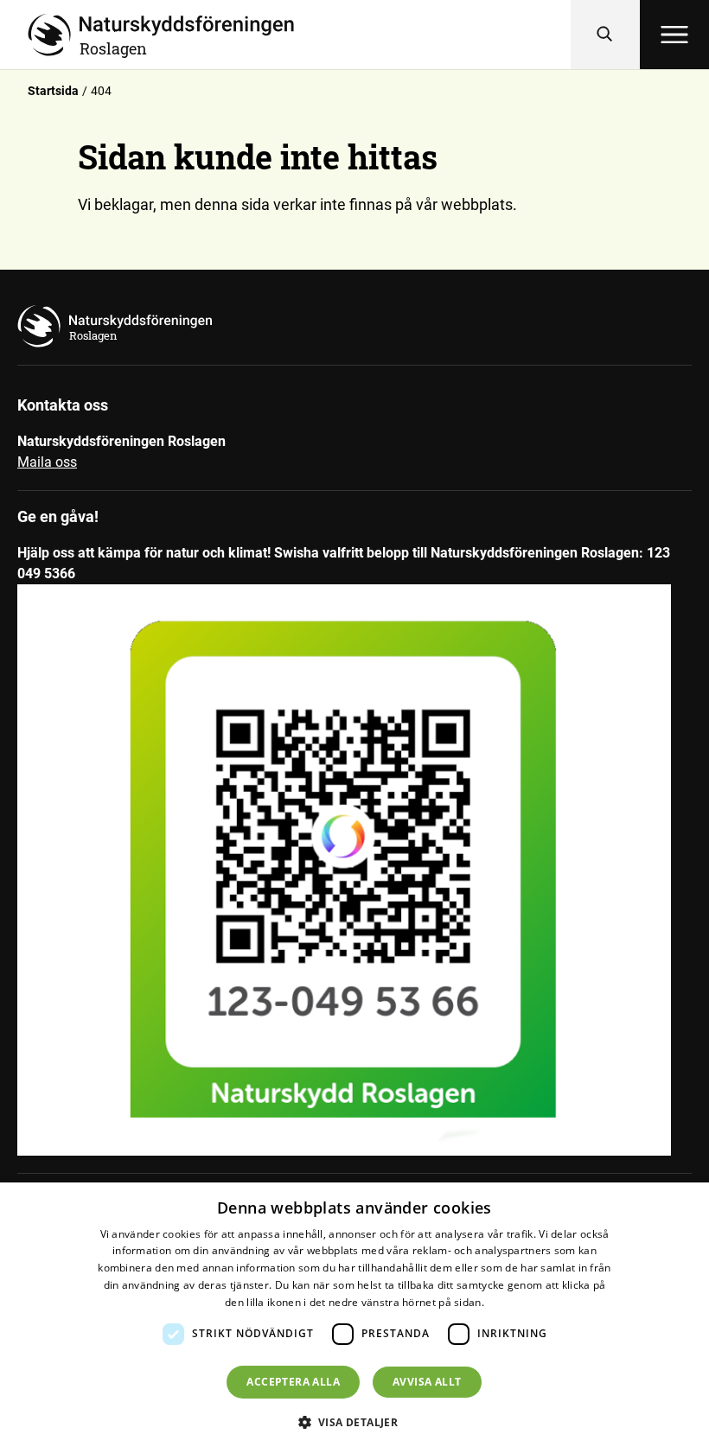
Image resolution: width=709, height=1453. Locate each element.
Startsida (53, 91)
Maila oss (47, 462)
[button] (355, 1422)
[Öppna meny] (674, 34)
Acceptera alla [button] (293, 1381)
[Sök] (605, 34)
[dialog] (354, 1317)
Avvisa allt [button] (427, 1381)
